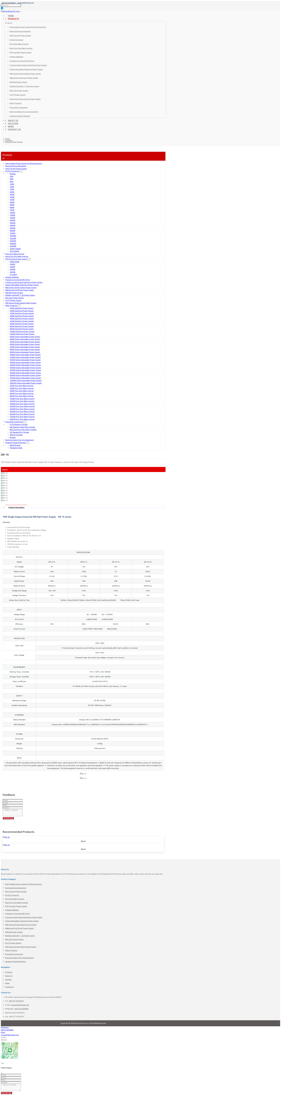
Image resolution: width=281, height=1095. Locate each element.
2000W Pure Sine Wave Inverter (22, 404)
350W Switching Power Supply (22, 313)
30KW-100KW (15, 249)
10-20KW (13, 275)
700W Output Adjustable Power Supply (25, 347)
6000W (12, 231)
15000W (13, 241)
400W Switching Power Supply (22, 318)
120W (12, 187)
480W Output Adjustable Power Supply (25, 339)
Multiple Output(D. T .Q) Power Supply (24, 86)
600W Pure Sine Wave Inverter (22, 393)
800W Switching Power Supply (22, 329)
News (11, 126)
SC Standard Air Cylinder (19, 432)
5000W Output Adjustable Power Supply (25, 373)
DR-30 (83, 841)
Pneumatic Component (18, 107)
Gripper (13, 437)
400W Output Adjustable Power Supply (25, 337)
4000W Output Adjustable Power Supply (25, 370)
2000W (12, 220)
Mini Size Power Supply (19, 91)
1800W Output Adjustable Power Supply (25, 362)
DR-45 (83, 849)
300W (12, 197)
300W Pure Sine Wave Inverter (22, 388)
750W (12, 210)
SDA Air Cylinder (16, 435)
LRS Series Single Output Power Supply (25, 99)
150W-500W (14, 262)
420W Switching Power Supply (22, 321)
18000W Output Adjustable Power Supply (26, 383)
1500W (12, 218)
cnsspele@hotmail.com (25, 3)
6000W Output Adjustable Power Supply (25, 375)
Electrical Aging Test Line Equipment (24, 112)
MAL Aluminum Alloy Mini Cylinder (23, 430)
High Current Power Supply (20, 36)
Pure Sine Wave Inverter (19, 44)
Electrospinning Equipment (20, 31)
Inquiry (5, 469)
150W (12, 189)
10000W (13, 236)
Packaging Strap (16, 448)
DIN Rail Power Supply (18, 82)
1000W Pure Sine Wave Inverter (22, 399)
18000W (13, 244)
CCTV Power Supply (18, 95)
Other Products (16, 103)
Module (13, 174)
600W (12, 207)
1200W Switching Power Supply (22, 334)
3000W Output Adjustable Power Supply (25, 368)
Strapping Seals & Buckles (20, 116)
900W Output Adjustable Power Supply (25, 352)
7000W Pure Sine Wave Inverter (22, 417)
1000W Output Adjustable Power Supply (25, 355)
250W (12, 194)
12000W (13, 238)
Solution (13, 123)
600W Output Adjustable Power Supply (25, 344)
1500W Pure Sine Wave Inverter (22, 401)
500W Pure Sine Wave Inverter (22, 391)
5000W (12, 228)
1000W (12, 213)
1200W (12, 215)
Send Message (8, 818)
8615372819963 (7, 1030)
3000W (12, 223)
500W (12, 205)
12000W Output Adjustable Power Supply (26, 380)
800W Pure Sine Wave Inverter (22, 396)
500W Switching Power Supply (22, 324)
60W (11, 182)
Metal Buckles (15, 445)
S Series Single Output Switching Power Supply (28, 65)
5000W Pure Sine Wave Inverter (22, 411)
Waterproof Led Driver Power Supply (24, 78)
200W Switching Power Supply (22, 311)
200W (12, 192)
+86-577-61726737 (8, 3)
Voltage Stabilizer (16, 57)
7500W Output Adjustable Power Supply (25, 378)
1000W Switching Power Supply (22, 331)
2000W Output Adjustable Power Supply (25, 365)
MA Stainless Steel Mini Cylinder (22, 427)
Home (11, 16)
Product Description (16, 507)
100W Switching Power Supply (21, 308)
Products (13, 19)
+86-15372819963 (21, 1009)
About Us (13, 120)
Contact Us (14, 129)
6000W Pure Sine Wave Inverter (22, 414)
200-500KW (14, 251)
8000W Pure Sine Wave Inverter (22, 419)
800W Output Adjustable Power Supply (25, 349)
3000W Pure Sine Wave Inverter (22, 406)
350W (12, 200)
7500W (12, 233)
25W (11, 176)
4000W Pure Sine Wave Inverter (22, 409)
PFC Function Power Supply (20, 52)
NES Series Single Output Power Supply (25, 74)
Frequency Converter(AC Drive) (22, 61)
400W (12, 202)
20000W (13, 246)
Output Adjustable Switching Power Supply (26, 69)
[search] (2, 8)
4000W (12, 225)
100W (12, 184)
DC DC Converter (16, 40)
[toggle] (3, 158)
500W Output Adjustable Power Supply (25, 342)
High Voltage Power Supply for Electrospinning (28, 27)
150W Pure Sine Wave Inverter (21, 386)
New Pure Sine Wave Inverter (21, 48)
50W (11, 179)
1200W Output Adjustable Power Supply (25, 357)
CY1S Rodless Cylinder (19, 424)
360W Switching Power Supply (22, 316)
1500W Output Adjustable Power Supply (25, 360)
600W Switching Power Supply (22, 326)
